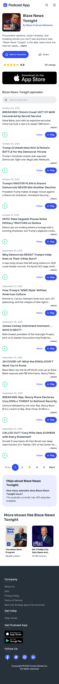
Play (52, 135)
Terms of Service (13, 600)
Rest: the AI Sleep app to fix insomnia (25, 604)
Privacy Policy (12, 595)
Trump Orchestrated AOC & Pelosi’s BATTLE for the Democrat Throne (26, 149)
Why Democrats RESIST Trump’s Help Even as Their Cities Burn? (27, 256)
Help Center (11, 618)
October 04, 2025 (11, 108)
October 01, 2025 (10, 215)
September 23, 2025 (12, 429)
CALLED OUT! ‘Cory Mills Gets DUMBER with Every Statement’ (28, 434)
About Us (10, 586)
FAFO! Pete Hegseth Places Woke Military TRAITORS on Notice (24, 221)
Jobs (7, 591)
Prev (7, 467)
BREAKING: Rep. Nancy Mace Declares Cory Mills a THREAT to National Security (29, 399)
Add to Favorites (18, 54)
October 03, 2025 (11, 144)
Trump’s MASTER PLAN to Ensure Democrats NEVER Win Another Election (29, 185)
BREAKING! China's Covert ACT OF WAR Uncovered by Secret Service (28, 114)
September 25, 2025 (12, 357)
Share (46, 54)
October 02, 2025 (11, 179)
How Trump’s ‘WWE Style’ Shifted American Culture (24, 292)
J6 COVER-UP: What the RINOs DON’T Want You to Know (27, 363)
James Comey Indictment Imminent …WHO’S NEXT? (27, 328)
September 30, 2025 (12, 250)
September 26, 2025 (12, 322)
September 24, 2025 (12, 393)
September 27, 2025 (12, 286)
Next (52, 467)
